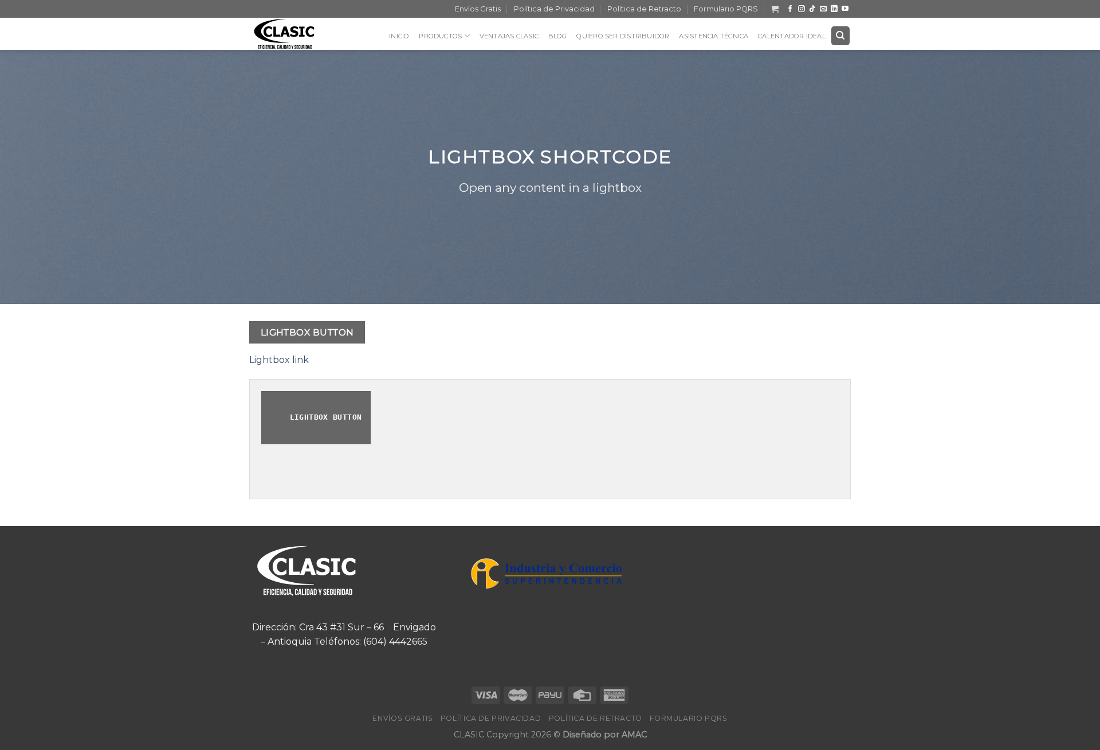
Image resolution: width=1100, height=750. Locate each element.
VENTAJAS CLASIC (509, 36)
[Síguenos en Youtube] (845, 9)
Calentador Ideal (792, 36)
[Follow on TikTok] (812, 9)
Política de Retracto (644, 9)
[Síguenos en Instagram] (801, 9)
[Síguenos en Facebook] (790, 9)
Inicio (399, 36)
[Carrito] (775, 9)
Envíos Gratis (478, 9)
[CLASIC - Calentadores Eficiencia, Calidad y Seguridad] (292, 34)
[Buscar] (840, 35)
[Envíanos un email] (823, 9)
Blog (557, 36)
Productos (440, 36)
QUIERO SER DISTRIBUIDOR (622, 36)
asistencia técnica (713, 36)
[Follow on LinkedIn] (834, 9)
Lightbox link (279, 359)
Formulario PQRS (726, 9)
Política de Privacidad (554, 9)
